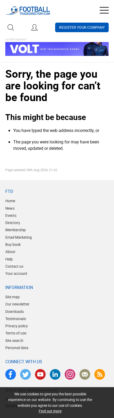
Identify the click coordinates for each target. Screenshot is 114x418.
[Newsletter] (84, 374)
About (10, 251)
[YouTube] (40, 374)
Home (10, 200)
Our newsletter (17, 304)
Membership (15, 229)
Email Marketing (18, 237)
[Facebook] (10, 374)
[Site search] (10, 27)
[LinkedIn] (55, 374)
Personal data (16, 347)
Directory (12, 222)
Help (9, 259)
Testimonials (15, 318)
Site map (12, 296)
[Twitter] (25, 374)
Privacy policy (16, 325)
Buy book (13, 244)
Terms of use (15, 333)
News (10, 208)
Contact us (14, 266)
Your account (16, 273)
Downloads (14, 311)
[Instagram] (70, 374)
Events (10, 215)
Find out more (50, 410)
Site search (14, 340)
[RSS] (99, 374)
